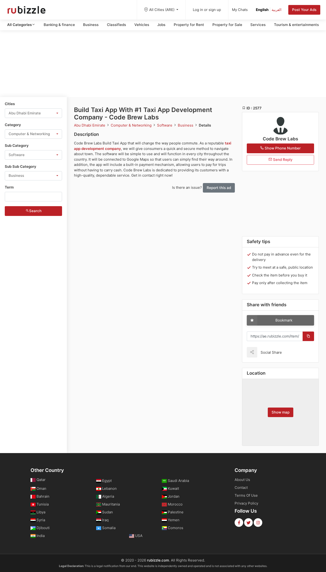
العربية (276, 9)
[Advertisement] (163, 63)
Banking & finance (59, 24)
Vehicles (141, 24)
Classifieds (116, 24)
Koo (294, 352)
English (262, 9)
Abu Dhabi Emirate (90, 125)
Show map (280, 412)
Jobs (161, 24)
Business (91, 24)
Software (165, 125)
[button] (33, 113)
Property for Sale (227, 24)
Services (258, 24)
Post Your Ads (304, 9)
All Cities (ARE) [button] (162, 9)
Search (35, 211)
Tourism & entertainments (296, 24)
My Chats (240, 9)
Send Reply (282, 159)
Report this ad (219, 187)
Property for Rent (189, 24)
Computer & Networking (131, 125)
